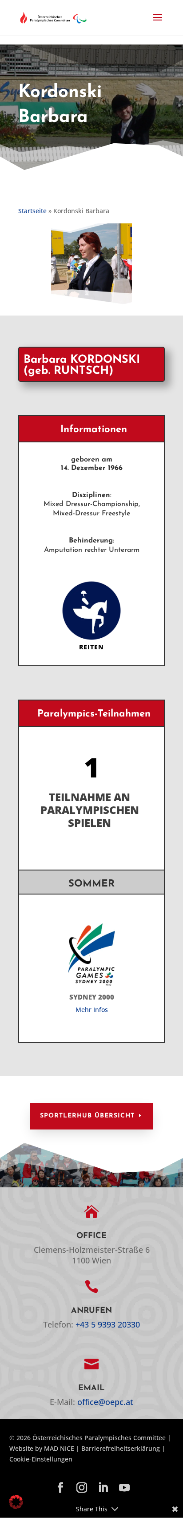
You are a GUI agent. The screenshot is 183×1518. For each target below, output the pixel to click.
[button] (158, 23)
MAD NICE (59, 1448)
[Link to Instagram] (81, 1488)
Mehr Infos (92, 1009)
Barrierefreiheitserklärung (120, 1448)
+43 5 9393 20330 (108, 1324)
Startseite (32, 210)
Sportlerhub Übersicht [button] (87, 1116)
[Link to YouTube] (124, 1488)
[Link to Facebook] (60, 1488)
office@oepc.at (105, 1402)
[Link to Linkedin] (103, 1488)
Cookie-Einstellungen (40, 1459)
